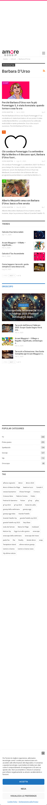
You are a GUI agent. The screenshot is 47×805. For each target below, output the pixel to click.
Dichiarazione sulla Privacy (28, 802)
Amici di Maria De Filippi (11, 487)
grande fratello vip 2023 (11, 522)
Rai (14, 540)
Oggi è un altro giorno (22, 531)
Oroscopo (23, 305)
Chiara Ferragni (24, 492)
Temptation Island (9, 544)
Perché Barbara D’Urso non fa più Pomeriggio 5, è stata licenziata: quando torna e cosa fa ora (23, 105)
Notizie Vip (7, 531)
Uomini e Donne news (26, 549)
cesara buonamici (9, 492)
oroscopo (36, 531)
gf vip (30, 500)
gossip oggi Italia (9, 514)
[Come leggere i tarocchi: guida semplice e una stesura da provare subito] (39, 267)
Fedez (33, 496)
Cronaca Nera (8, 496)
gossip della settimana (11, 509)
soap (41, 540)
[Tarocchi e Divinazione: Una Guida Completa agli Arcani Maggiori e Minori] (7, 354)
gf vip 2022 (7, 505)
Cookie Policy (12, 802)
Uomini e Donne (8, 549)
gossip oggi (27, 509)
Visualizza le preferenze (23, 796)
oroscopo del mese (32, 536)
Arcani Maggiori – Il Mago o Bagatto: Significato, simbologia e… (28, 340)
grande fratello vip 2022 (28, 518)
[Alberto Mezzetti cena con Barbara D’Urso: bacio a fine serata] (15, 188)
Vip (4, 181)
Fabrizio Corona (21, 496)
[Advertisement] (23, 25)
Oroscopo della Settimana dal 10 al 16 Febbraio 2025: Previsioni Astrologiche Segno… (23, 313)
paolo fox (6, 540)
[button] (43, 753)
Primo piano (6, 442)
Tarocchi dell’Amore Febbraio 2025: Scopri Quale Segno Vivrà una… (28, 327)
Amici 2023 (30, 483)
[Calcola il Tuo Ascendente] (39, 256)
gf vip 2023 (18, 505)
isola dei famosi (9, 527)
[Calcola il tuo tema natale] (39, 235)
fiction (22, 500)
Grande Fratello (24, 514)
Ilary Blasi (26, 522)
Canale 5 (39, 487)
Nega (23, 789)
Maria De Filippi (23, 527)
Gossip (5, 83)
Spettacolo (6, 447)
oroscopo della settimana (12, 536)
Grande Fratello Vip (10, 518)
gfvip (37, 500)
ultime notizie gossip (26, 544)
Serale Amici (31, 540)
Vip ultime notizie (9, 553)
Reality (20, 540)
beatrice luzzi (28, 487)
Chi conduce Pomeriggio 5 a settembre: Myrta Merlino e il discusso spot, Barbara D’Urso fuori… (23, 154)
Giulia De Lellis (30, 505)
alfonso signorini (9, 483)
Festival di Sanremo (10, 500)
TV (4, 132)
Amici (20, 483)
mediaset (35, 527)
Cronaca (37, 492)
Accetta (23, 782)
